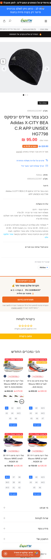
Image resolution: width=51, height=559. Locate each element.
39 (14, 482)
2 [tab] (25, 95)
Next (47, 68)
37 (14, 477)
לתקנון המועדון (16, 308)
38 (19, 477)
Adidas (39, 175)
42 (36, 408)
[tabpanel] (25, 67)
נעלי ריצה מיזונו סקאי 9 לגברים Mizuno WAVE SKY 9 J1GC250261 (13, 384)
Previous (4, 68)
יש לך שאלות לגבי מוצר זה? (32, 166)
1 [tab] (23, 95)
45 (31, 419)
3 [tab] (27, 95)
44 (36, 413)
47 (43, 419)
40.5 (7, 488)
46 (37, 419)
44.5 (42, 413)
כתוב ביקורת (25, 336)
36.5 (7, 477)
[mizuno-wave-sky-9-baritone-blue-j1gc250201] (5, 396)
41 (31, 408)
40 (19, 482)
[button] (3, 61)
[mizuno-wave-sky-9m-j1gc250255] (16, 401)
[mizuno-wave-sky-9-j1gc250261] (21, 401)
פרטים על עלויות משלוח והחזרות (30, 160)
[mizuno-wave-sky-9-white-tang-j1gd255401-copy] (21, 396)
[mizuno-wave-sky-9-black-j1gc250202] (10, 396)
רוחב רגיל (37, 425)
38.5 (7, 482)
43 (31, 413)
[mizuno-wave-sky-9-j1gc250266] (16, 396)
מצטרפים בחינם (25, 299)
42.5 (42, 408)
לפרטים (19, 152)
